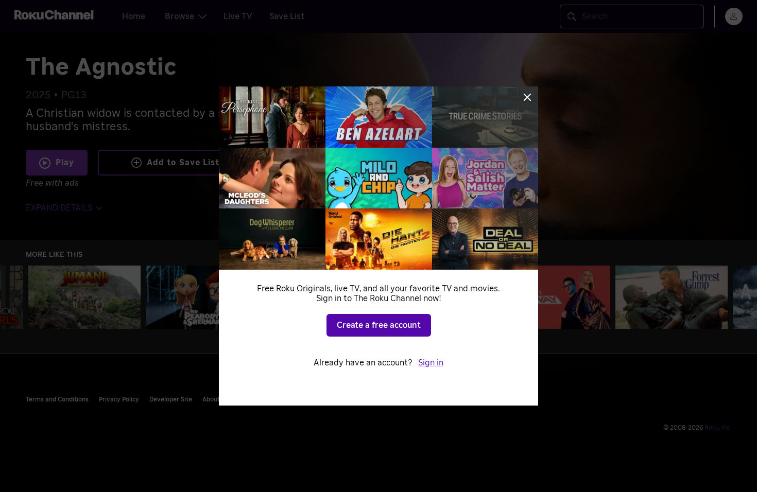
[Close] (527, 97)
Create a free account (379, 325)
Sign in (430, 363)
